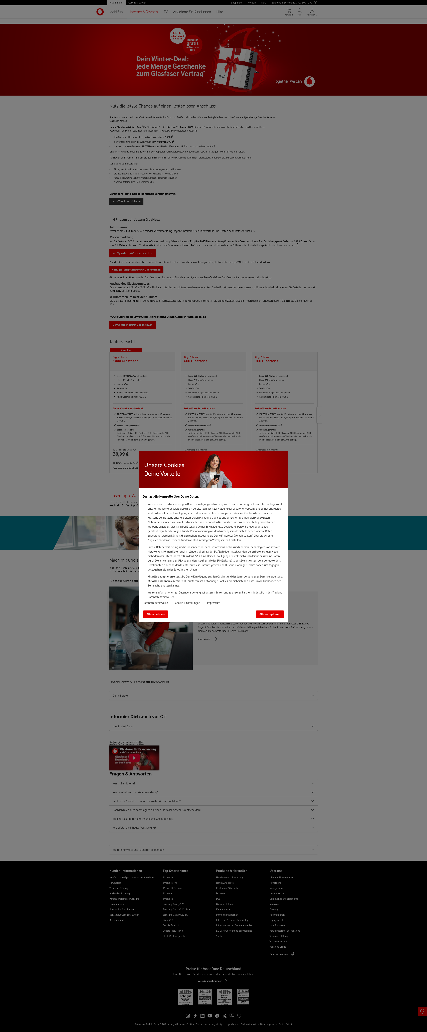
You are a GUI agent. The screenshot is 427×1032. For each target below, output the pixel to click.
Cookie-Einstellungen (187, 602)
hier (200, 513)
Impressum (213, 602)
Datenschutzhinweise (155, 602)
